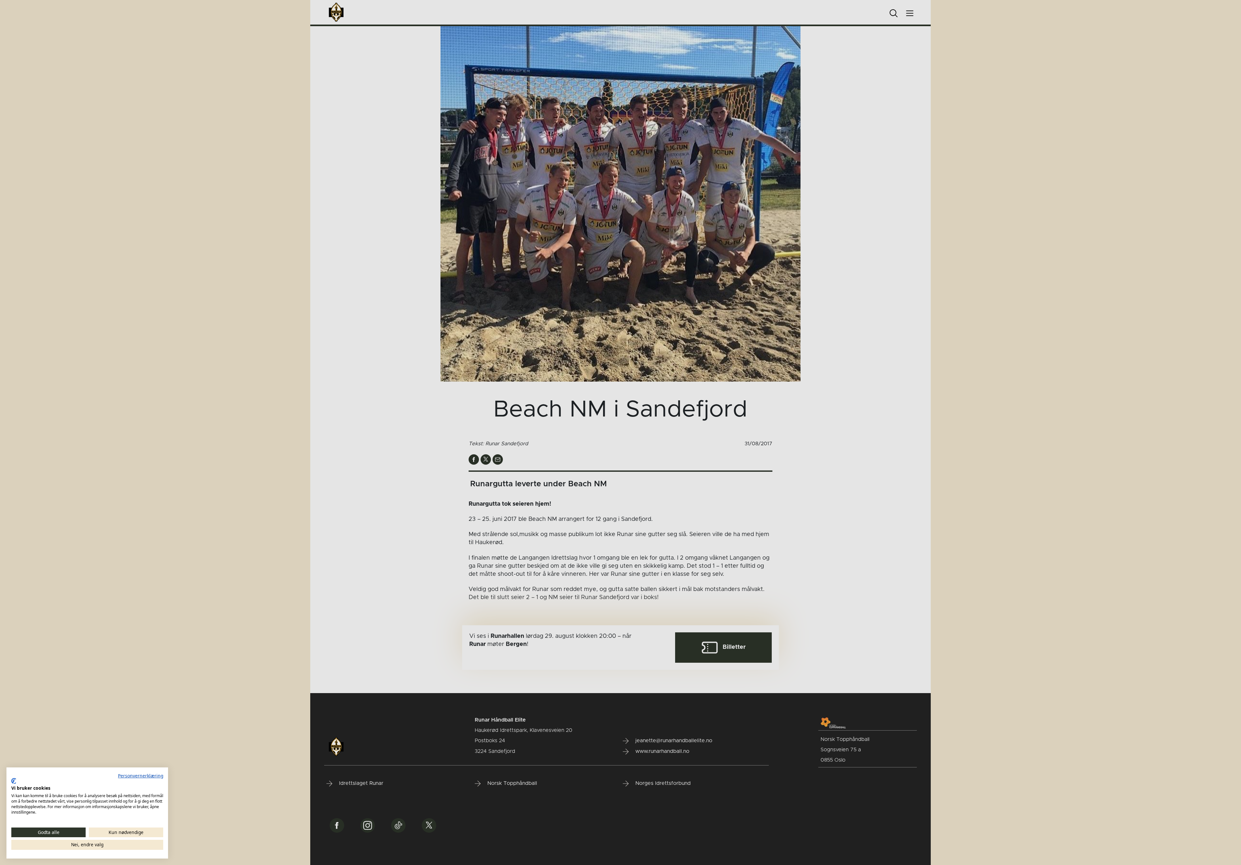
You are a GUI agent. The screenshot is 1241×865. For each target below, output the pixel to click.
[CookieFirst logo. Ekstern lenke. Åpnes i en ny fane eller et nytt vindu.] (13, 781)
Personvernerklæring (140, 776)
